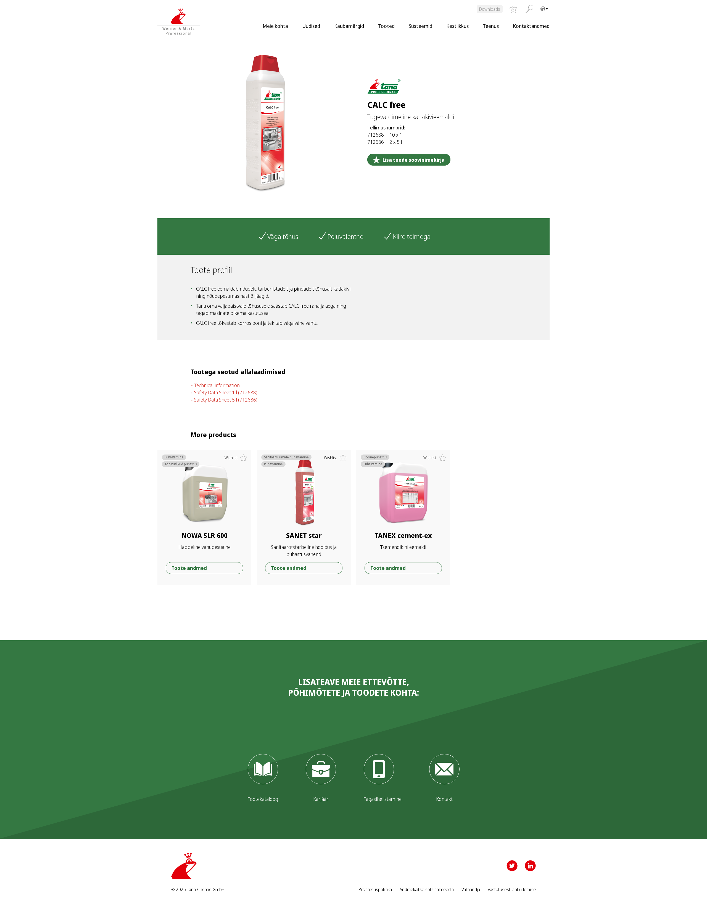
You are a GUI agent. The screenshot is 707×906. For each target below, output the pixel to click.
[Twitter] (512, 865)
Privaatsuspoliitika (375, 889)
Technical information (217, 385)
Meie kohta (275, 26)
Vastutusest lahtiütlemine (512, 889)
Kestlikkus (457, 26)
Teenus (491, 26)
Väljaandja (470, 889)
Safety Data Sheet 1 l (225, 392)
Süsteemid (420, 26)
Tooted (386, 26)
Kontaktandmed (531, 26)
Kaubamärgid (349, 26)
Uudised (311, 26)
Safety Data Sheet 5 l (225, 399)
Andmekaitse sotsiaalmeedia (427, 889)
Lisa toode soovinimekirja (413, 159)
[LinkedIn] (530, 865)
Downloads (489, 9)
